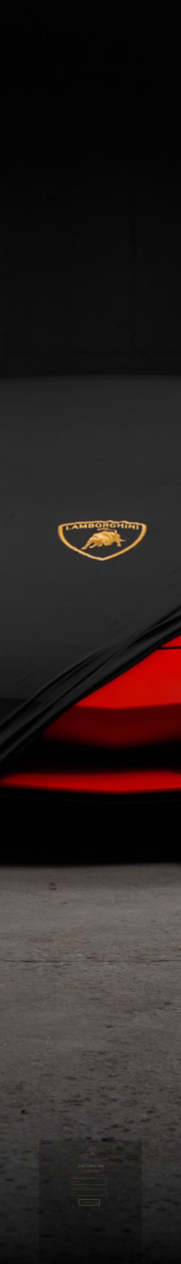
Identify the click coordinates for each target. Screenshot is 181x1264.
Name (74, 1177)
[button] (89, 1214)
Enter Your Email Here (80, 1187)
